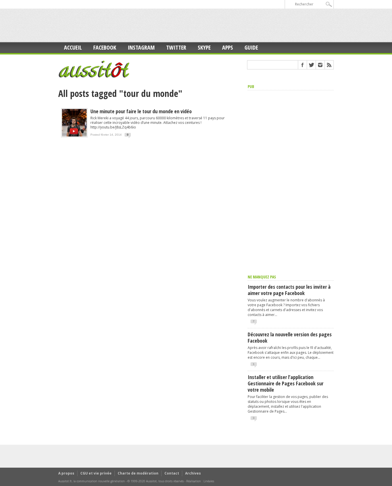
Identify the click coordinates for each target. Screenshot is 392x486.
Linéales (208, 481)
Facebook (104, 47)
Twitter (176, 47)
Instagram (141, 47)
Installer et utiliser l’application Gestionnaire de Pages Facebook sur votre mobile (285, 383)
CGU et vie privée (96, 473)
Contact (171, 473)
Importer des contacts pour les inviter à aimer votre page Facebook (289, 290)
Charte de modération (138, 473)
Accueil (73, 47)
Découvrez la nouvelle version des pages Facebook (290, 337)
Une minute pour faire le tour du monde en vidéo (141, 111)
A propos (66, 473)
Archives (193, 473)
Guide (251, 47)
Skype (204, 47)
